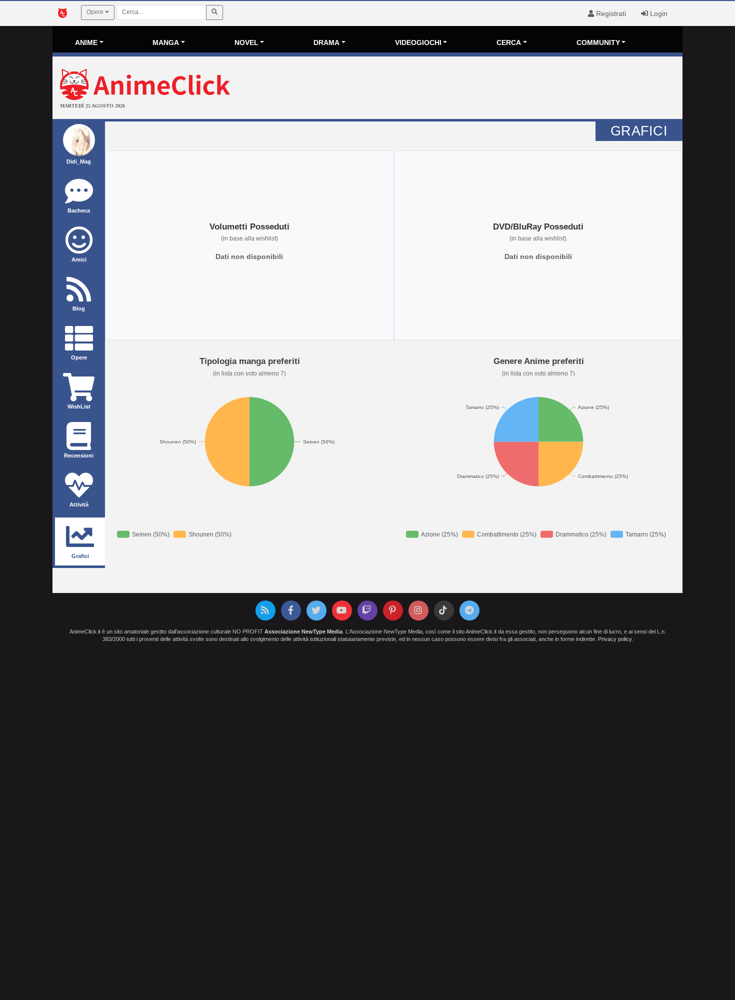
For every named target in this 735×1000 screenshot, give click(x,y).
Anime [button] (86, 42)
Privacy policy (615, 639)
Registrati (610, 14)
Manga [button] (165, 42)
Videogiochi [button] (418, 42)
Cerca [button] (508, 42)
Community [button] (598, 42)
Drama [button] (327, 42)
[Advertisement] (472, 89)
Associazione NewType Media (303, 631)
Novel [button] (246, 42)
